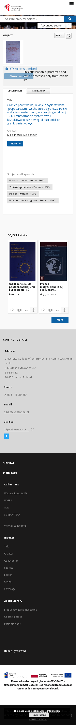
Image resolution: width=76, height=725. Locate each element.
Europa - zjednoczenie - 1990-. (27, 180)
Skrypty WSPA (12, 514)
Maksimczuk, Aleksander (22, 135)
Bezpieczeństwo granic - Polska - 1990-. (33, 200)
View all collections (15, 525)
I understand (39, 715)
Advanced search (51, 25)
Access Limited (26, 69)
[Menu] (71, 3)
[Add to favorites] (69, 36)
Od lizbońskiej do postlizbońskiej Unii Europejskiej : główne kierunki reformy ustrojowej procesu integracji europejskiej (22, 286)
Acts (6, 507)
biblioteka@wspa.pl (16, 412)
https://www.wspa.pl (16, 429)
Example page (12, 624)
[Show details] (33, 310)
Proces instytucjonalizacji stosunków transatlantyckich (52, 286)
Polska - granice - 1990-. (23, 194)
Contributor (11, 560)
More (60, 319)
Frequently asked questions (20, 609)
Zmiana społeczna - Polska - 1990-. (29, 187)
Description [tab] (15, 90)
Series (7, 582)
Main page (10, 473)
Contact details (13, 617)
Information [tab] (38, 91)
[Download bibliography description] (19, 310)
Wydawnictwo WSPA (16, 493)
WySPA (8, 500)
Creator (8, 553)
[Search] (70, 19)
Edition (8, 575)
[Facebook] (6, 436)
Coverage (10, 589)
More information (50, 710)
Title (6, 546)
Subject (8, 567)
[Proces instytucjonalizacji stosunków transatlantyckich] (53, 261)
